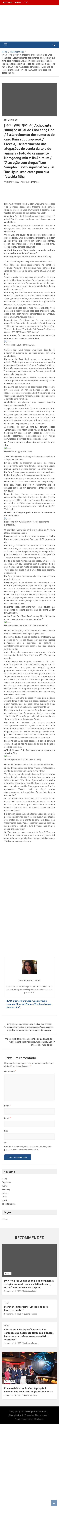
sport (4, 1200)
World (4, 1186)
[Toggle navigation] (5, 45)
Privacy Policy (15, 1415)
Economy (6, 1189)
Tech (4, 1196)
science (5, 1193)
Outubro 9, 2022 (11, 181)
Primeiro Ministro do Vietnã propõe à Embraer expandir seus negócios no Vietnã (28, 1390)
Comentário (10, 1071)
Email (7, 1118)
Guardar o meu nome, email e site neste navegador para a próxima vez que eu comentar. (27, 1148)
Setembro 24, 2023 (12, 1291)
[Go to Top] (54, 1503)
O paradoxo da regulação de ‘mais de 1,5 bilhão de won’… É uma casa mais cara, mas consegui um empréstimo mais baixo (28, 1041)
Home (4, 1178)
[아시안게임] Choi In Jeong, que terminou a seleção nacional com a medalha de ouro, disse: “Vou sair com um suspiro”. (29, 1284)
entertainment (11, 120)
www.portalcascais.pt (36, 1411)
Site (6, 1131)
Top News (6, 1182)
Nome (7, 1105)
